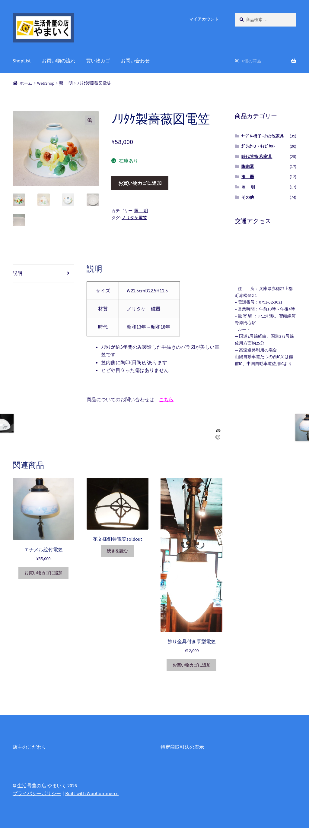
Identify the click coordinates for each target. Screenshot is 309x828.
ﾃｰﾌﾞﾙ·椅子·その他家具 (262, 136)
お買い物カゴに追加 (140, 183)
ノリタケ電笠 (134, 217)
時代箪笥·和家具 (256, 156)
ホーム (26, 83)
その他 (247, 197)
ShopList (22, 61)
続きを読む (117, 550)
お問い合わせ (135, 61)
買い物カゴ (98, 61)
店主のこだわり (29, 747)
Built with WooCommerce (92, 793)
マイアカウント (204, 19)
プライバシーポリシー (37, 793)
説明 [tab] (17, 273)
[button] (90, 120)
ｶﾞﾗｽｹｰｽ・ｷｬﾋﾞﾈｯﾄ (258, 146)
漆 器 (247, 176)
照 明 (66, 83)
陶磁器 (247, 166)
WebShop (46, 83)
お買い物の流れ (58, 61)
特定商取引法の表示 (182, 747)
